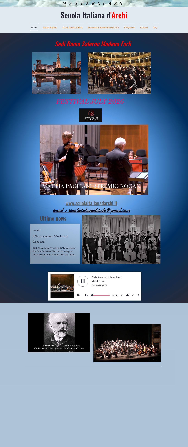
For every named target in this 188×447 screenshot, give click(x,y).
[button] (144, 192)
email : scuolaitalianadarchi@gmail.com (91, 209)
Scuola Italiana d (94, 15)
